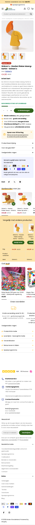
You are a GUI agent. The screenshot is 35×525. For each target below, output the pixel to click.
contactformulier (14, 383)
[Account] (25, 9)
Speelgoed (9, 18)
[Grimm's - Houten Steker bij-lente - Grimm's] (24, 199)
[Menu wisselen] (2, 9)
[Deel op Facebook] (9, 182)
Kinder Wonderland (13, 519)
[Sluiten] (31, 132)
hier (9, 402)
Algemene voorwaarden (9, 440)
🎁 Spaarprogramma (17, 5)
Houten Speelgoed (18, 18)
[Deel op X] (14, 182)
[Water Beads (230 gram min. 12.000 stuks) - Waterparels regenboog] (13, 278)
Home (3, 18)
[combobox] (17, 14)
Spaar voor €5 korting (15, 132)
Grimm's (26, 18)
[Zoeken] (31, 14)
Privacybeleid (24, 440)
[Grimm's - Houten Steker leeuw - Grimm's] (8, 199)
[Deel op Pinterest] (20, 182)
